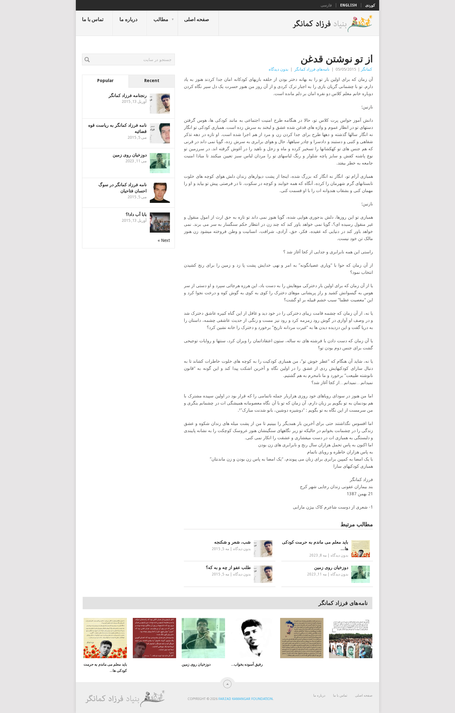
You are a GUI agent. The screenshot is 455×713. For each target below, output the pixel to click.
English (348, 5)
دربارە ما (128, 19)
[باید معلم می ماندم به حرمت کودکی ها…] (105, 638)
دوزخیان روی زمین (130, 154)
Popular (105, 80)
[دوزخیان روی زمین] (203, 638)
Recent (151, 80)
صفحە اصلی (196, 19)
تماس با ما (92, 19)
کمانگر (366, 69)
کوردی (370, 5)
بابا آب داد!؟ (136, 214)
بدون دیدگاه (278, 69)
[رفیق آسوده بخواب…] (252, 638)
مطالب (161, 19)
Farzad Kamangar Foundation (246, 699)
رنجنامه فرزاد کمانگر (128, 95)
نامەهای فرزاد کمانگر (312, 69)
